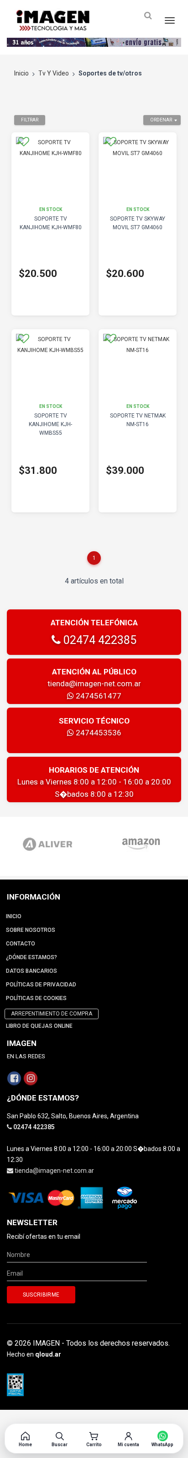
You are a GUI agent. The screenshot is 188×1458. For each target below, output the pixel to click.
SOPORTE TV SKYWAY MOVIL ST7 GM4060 (137, 223)
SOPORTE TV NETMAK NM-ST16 (138, 419)
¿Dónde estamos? (31, 957)
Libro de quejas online (39, 1026)
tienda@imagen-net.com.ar (94, 683)
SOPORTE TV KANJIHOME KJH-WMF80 (51, 223)
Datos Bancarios (31, 971)
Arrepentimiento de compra (51, 1014)
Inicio (21, 73)
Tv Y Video (53, 73)
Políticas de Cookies (36, 998)
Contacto (20, 943)
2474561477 (97, 695)
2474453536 (97, 732)
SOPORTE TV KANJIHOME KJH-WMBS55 (50, 424)
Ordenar (161, 119)
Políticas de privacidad (41, 984)
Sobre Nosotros (30, 930)
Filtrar (29, 119)
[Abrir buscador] (148, 16)
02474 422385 (98, 640)
